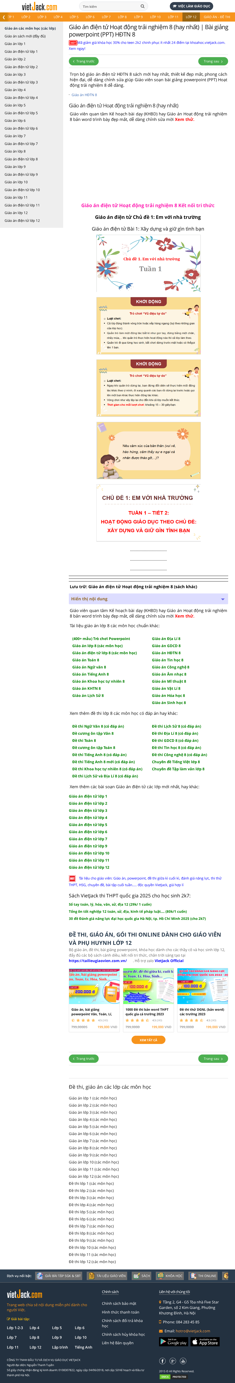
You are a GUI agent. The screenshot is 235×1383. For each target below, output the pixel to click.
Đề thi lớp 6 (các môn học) (91, 1219)
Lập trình (60, 1347)
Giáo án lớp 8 (15, 151)
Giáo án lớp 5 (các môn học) (93, 1126)
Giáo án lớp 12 (16, 212)
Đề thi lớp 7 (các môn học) (91, 1226)
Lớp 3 (42, 17)
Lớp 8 (122, 17)
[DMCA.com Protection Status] (176, 1377)
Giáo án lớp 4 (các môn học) (93, 1119)
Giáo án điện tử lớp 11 (22, 205)
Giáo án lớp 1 (15, 43)
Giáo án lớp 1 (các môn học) (93, 1098)
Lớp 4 (58, 17)
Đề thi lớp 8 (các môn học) (91, 1233)
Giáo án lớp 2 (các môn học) (93, 1105)
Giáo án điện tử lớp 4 (21, 97)
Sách (146, 1276)
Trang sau (212, 61)
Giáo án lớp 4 (15, 89)
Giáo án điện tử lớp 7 (21, 143)
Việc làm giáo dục (194, 6)
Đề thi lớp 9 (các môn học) (91, 1240)
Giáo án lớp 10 (16, 182)
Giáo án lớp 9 (15, 166)
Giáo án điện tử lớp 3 (21, 82)
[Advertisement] (148, 162)
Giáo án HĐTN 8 (84, 94)
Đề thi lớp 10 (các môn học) (92, 1247)
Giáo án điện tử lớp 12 (22, 220)
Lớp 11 (173, 17)
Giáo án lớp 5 (15, 105)
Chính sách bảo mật (119, 1303)
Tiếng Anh (83, 1347)
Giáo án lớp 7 (15, 136)
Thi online (207, 1276)
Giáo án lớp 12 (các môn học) (94, 1176)
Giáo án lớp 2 (15, 59)
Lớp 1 (10, 17)
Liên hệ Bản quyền (118, 1342)
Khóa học (174, 1276)
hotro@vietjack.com (193, 1330)
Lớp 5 (74, 17)
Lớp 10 (155, 17)
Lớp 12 (191, 17)
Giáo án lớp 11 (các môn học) (94, 1169)
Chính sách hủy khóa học (123, 1334)
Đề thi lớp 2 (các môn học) (91, 1190)
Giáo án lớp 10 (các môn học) (94, 1162)
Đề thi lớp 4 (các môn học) (91, 1204)
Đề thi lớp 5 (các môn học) (91, 1211)
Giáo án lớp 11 (16, 197)
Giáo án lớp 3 (15, 74)
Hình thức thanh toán (120, 1312)
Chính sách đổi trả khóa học (122, 1323)
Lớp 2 (26, 17)
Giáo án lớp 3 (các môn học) (93, 1112)
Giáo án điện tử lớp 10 (22, 189)
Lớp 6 (90, 17)
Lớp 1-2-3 (15, 1327)
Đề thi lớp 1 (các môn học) (91, 1183)
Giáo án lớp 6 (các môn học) (93, 1133)
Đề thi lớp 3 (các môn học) (91, 1197)
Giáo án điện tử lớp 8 (21, 159)
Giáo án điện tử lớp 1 (21, 51)
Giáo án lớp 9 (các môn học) (93, 1155)
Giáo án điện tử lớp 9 (21, 174)
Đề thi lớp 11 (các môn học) (92, 1254)
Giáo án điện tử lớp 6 (21, 128)
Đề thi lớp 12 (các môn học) (92, 1261)
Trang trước (85, 61)
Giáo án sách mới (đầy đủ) (25, 36)
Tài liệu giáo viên (111, 1276)
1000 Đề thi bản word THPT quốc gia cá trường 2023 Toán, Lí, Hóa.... (147, 1014)
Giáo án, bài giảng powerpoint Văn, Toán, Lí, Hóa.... (91, 1014)
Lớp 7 (106, 17)
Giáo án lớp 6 (15, 120)
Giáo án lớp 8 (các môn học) (93, 1147)
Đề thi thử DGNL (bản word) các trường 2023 (202, 1011)
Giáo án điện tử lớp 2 (21, 66)
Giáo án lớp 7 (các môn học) (93, 1140)
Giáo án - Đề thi (217, 17)
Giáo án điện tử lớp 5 (21, 113)
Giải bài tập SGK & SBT (63, 1276)
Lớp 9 (138, 17)
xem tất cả (148, 1040)
